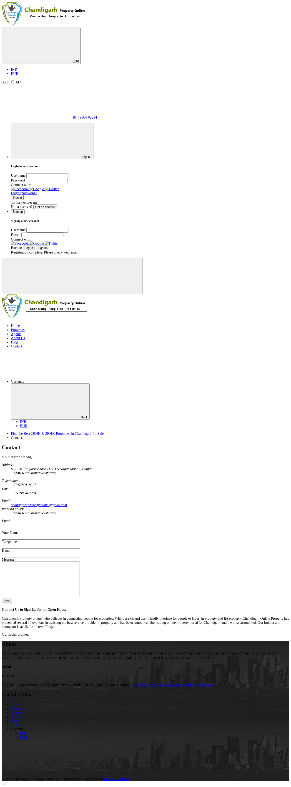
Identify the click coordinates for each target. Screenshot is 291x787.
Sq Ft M (12, 82)
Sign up (43, 248)
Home (15, 326)
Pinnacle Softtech (116, 779)
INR (14, 69)
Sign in (17, 197)
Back (84, 417)
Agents (16, 334)
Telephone (9, 542)
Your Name (10, 533)
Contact (16, 346)
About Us (18, 338)
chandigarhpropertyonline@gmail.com (39, 505)
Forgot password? (24, 193)
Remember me (26, 202)
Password (18, 180)
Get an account (45, 207)
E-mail (15, 235)
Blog (14, 342)
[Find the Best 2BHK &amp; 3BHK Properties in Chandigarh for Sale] (45, 25)
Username (18, 175)
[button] (20, 189)
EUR (75, 61)
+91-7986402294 (143, 685)
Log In (29, 248)
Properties (18, 330)
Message (8, 559)
